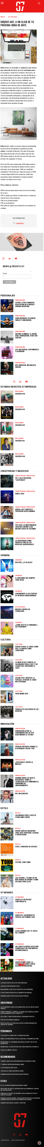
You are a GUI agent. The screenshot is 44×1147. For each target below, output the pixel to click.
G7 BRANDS (19, 897)
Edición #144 (20, 393)
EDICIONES (19, 391)
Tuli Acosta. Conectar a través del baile (15, 1035)
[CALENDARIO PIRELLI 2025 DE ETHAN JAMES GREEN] (7, 818)
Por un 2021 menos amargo (10, 1020)
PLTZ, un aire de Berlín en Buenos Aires (14, 1085)
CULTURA (18, 644)
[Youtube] (15, 258)
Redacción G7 (20, 223)
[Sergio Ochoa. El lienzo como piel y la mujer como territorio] (7, 649)
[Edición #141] (7, 443)
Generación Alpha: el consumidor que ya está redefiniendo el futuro (24, 733)
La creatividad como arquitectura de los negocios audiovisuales (24, 542)
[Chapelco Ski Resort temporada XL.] (7, 902)
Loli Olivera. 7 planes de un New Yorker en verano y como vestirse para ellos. (26, 879)
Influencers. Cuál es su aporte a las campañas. (17, 989)
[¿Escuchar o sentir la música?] (7, 765)
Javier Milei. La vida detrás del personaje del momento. (20, 1047)
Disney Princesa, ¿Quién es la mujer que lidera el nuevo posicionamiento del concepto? (19, 1012)
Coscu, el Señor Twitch (9, 1050)
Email (5, 273)
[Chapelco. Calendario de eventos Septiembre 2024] (7, 918)
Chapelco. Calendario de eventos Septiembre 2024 (25, 916)
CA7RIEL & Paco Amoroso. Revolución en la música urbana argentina (25, 304)
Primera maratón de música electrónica (15, 996)
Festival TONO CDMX (22, 862)
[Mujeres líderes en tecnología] (7, 612)
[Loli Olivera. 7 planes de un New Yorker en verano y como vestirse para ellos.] (7, 881)
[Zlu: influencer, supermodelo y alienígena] (7, 352)
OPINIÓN (18, 560)
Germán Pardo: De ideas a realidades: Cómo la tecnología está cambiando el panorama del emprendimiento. (27, 782)
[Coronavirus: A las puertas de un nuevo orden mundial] (7, 596)
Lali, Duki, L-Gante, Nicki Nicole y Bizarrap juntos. (18, 1016)
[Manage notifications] (39, 1143)
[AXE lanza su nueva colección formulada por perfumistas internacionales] (7, 949)
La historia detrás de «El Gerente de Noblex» (16, 992)
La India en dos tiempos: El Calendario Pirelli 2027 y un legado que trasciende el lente (26, 665)
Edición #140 (20, 456)
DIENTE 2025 (19, 493)
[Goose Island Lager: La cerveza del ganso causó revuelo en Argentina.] (7, 965)
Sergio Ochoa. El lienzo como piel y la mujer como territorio (26, 648)
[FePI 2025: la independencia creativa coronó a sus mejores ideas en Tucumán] (7, 528)
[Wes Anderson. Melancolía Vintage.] (7, 368)
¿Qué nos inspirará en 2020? (10, 986)
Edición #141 (20, 440)
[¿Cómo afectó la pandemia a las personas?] (7, 628)
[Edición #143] (7, 412)
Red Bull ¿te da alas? (23, 562)
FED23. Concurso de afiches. (26, 846)
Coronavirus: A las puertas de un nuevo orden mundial (26, 594)
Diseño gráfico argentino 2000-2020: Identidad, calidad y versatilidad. (26, 833)
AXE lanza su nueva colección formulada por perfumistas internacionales (26, 948)
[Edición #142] (7, 428)
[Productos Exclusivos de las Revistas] (7, 712)
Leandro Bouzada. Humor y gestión (13, 1103)
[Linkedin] (9, 258)
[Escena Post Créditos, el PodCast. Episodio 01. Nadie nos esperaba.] (7, 681)
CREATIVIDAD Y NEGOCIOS (25, 475)
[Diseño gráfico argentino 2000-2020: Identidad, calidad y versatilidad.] (7, 834)
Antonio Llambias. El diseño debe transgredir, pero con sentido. (26, 336)
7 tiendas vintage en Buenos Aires (12, 1064)
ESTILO (18, 813)
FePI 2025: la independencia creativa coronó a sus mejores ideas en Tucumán (25, 527)
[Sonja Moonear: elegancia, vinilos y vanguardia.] (7, 321)
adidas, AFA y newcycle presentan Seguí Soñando (25, 510)
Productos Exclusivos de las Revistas (27, 710)
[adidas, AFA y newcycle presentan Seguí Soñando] (7, 512)
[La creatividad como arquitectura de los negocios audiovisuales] (7, 543)
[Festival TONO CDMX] (7, 865)
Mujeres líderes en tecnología (22, 610)
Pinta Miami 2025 (21, 693)
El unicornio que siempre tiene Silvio (25, 579)
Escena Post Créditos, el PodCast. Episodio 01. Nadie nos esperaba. (25, 680)
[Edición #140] (7, 459)
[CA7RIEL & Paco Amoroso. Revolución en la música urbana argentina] (7, 305)
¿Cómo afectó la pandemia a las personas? (26, 626)
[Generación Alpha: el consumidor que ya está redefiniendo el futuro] (7, 734)
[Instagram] (3, 258)
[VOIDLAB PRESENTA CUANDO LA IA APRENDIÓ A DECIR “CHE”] (7, 749)
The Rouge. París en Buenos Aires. (12, 1071)
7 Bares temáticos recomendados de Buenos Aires (18, 1061)
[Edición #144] (7, 396)
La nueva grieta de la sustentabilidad (14, 983)
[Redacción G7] (14, 223)
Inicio (3, 17)
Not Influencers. (21, 793)
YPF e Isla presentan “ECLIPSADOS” (23, 479)
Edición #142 (20, 425)
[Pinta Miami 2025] (7, 696)
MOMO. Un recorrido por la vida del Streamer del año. (20, 1039)
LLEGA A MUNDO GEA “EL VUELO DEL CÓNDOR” (26, 932)
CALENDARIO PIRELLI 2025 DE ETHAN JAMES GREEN (25, 816)
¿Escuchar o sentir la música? (24, 763)
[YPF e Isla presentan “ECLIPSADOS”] (7, 481)
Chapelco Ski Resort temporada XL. (23, 900)
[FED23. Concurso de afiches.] (7, 849)
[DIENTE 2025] (7, 496)
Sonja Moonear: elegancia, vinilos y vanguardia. (25, 319)
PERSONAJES (20, 300)
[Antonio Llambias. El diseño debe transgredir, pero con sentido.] (7, 337)
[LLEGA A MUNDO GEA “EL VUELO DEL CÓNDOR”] (7, 934)
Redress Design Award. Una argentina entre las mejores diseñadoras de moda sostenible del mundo (20, 1098)
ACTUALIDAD (12, 17)
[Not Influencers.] (7, 796)
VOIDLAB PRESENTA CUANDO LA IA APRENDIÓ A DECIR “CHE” (26, 747)
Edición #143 (20, 409)
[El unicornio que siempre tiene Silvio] (7, 581)
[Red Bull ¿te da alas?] (7, 565)
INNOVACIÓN (20, 728)
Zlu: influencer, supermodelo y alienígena (27, 350)
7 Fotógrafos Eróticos (9, 1067)
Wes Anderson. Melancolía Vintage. (25, 366)
